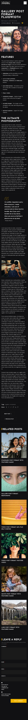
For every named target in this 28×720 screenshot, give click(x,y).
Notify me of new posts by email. (6, 694)
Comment (4, 646)
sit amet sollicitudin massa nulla (17, 150)
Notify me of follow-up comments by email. (4, 687)
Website (3, 676)
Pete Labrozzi (7, 23)
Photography (17, 23)
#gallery (7, 404)
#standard (13, 404)
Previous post (10, 419)
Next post (7, 413)
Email (3, 669)
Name (3, 662)
